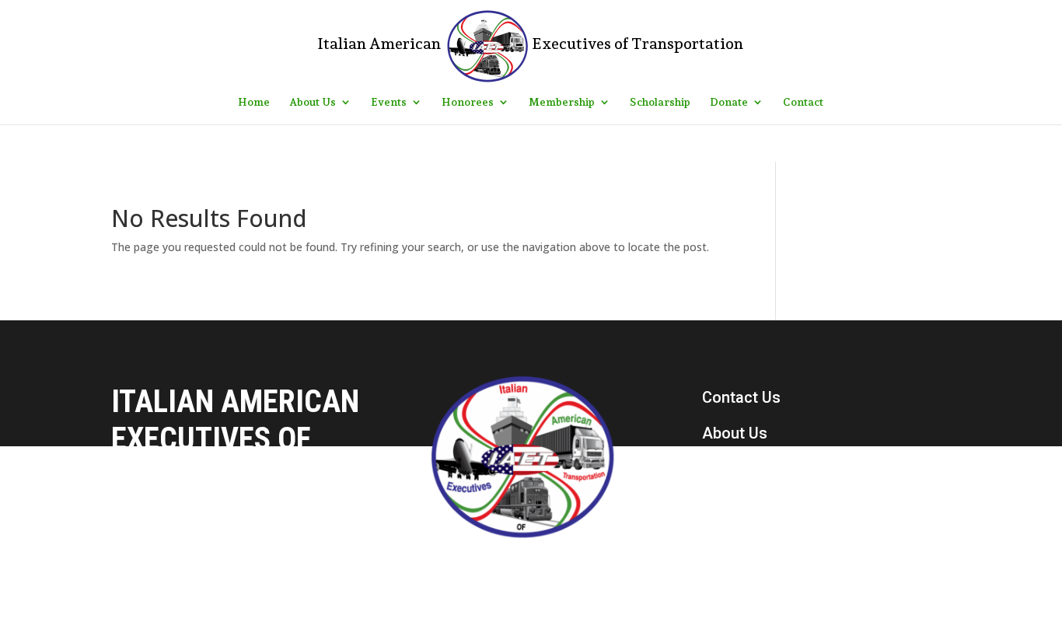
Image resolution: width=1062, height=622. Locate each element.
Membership (562, 102)
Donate (729, 102)
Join (717, 540)
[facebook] (714, 590)
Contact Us (741, 397)
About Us (312, 102)
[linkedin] (779, 590)
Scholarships (748, 504)
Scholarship (660, 102)
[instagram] (747, 590)
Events (389, 102)
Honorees (468, 102)
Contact (803, 102)
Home (254, 102)
